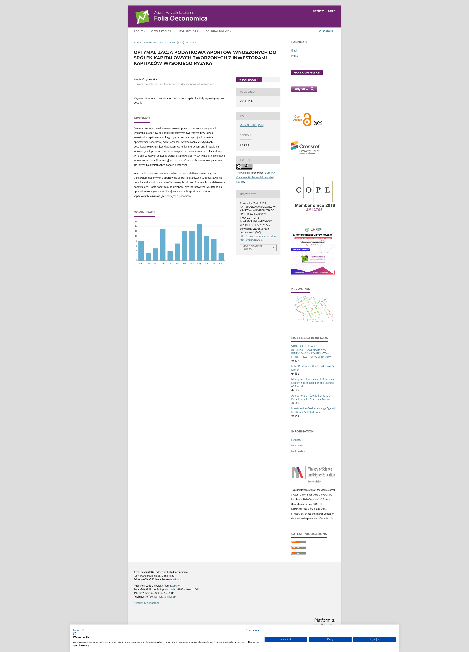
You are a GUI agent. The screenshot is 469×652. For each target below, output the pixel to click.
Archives (150, 42)
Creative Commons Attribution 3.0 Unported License (256, 177)
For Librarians (298, 451)
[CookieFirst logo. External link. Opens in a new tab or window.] (74, 633)
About (138, 31)
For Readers (297, 440)
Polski (294, 56)
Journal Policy (217, 31)
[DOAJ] (302, 126)
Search (327, 31)
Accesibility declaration (147, 603)
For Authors (189, 31)
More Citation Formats (252, 247)
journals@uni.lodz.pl (165, 597)
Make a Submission (307, 72)
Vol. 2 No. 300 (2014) (171, 42)
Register (318, 10)
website (175, 586)
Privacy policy (252, 630)
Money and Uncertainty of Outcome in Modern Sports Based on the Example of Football (313, 383)
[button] (78, 630)
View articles (161, 31)
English (295, 50)
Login (331, 10)
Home (138, 42)
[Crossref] (305, 155)
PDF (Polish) (250, 79)
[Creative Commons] (317, 126)
